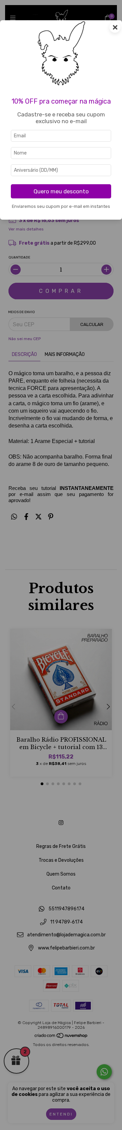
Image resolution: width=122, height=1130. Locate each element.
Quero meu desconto (61, 191)
